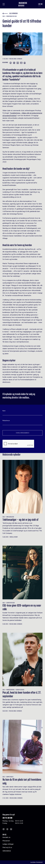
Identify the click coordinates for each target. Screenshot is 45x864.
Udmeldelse (7, 851)
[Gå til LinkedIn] (11, 829)
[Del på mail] (21, 63)
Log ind (40, 4)
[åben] (3, 4)
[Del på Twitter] (14, 63)
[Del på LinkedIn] (17, 63)
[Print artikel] (25, 63)
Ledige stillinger (8, 844)
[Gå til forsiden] (22, 4)
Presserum (6, 841)
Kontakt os (6, 837)
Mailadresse (6, 420)
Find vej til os (7, 847)
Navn (4, 411)
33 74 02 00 (7, 818)
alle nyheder (13, 13)
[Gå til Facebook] (7, 829)
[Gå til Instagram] (4, 829)
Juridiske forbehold (36, 862)
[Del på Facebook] (10, 63)
